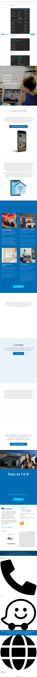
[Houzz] (10, 527)
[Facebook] (2, 527)
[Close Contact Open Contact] (11, 54)
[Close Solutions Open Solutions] (11, 7)
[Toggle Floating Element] (1, 674)
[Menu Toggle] (10, 4)
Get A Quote (3, 672)
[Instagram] (4, 527)
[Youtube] (8, 527)
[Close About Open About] (14, 37)
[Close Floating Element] (1, 557)
